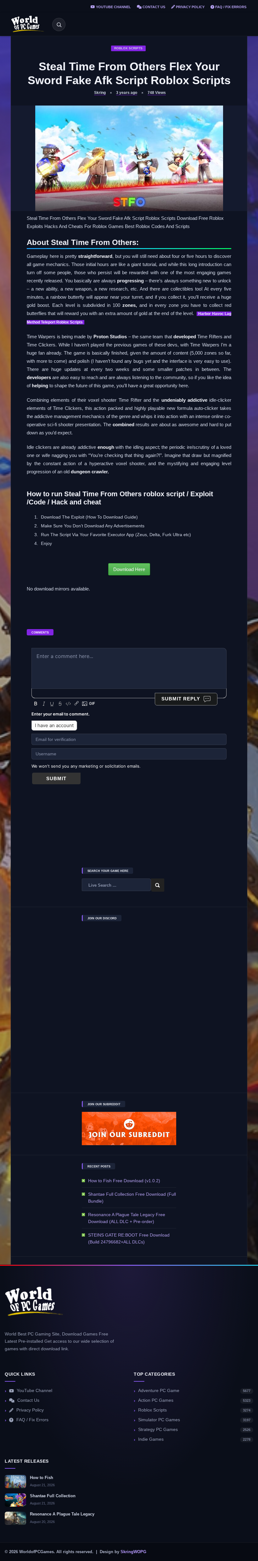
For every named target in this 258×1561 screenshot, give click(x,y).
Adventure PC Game (194, 1390)
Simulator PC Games (194, 1419)
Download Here (129, 569)
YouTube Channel (113, 7)
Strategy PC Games (194, 1429)
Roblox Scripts (128, 48)
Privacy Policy (190, 7)
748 (157, 92)
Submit (56, 778)
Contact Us (153, 7)
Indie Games (194, 1439)
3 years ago (126, 92)
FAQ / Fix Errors (230, 7)
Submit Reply (180, 698)
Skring (100, 92)
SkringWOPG (133, 1552)
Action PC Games (194, 1400)
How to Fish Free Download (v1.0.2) (124, 1180)
